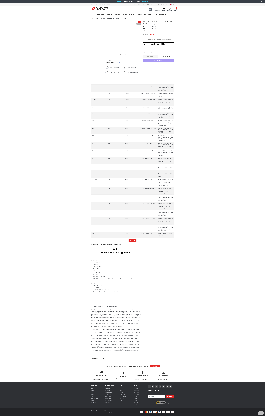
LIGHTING (109, 14)
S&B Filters (136, 402)
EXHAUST (117, 14)
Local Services (108, 402)
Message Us (154, 366)
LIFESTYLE (150, 14)
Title (144, 37)
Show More (132, 240)
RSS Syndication (94, 398)
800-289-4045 (110, 62)
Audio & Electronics (123, 396)
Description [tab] (94, 245)
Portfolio (92, 394)
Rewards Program (108, 400)
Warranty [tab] (117, 245)
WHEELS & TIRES (141, 14)
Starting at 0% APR (135, 1)
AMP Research (136, 388)
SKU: (144, 28)
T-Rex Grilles (153, 26)
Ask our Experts (118, 62)
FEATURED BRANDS (160, 14)
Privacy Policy (108, 396)
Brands (92, 390)
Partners (92, 400)
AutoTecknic (136, 390)
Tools (121, 400)
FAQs (92, 392)
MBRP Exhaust (136, 398)
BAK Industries (136, 392)
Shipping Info (107, 390)
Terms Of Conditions (109, 394)
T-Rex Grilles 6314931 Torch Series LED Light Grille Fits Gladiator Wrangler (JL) (158, 40)
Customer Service (145, 4)
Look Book (93, 396)
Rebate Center (164, 4)
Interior (121, 388)
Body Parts (122, 398)
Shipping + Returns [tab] (106, 245)
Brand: (144, 26)
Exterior (121, 390)
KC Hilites (136, 396)
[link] (149, 386)
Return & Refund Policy (109, 392)
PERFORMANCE (101, 14)
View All (135, 404)
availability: (145, 30)
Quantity (144, 49)
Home (92, 18)
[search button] (150, 9)
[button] (163, 9)
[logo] (99, 9)
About (151, 4)
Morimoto (135, 400)
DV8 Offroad (136, 394)
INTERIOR (131, 14)
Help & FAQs (107, 388)
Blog (159, 4)
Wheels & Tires (122, 394)
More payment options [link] (158, 64)
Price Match (93, 402)
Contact (155, 4)
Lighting (121, 392)
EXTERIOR (124, 14)
